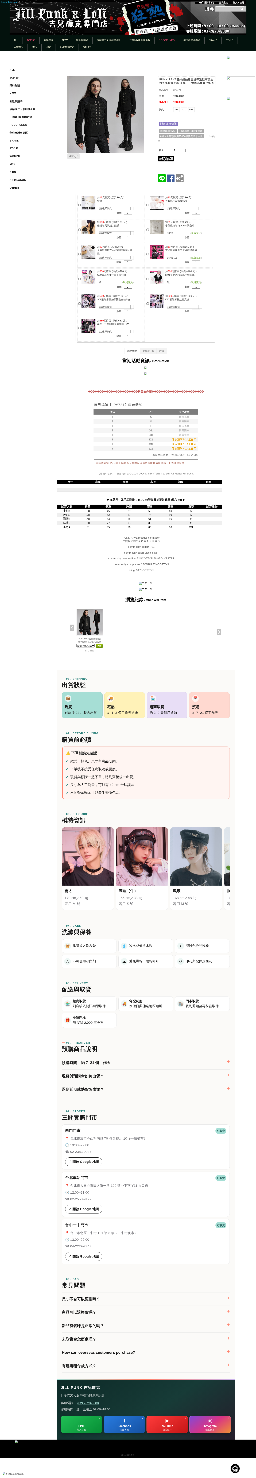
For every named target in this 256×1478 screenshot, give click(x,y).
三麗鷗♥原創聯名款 (139, 40)
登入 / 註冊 (238, 2)
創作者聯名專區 (191, 40)
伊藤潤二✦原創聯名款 (109, 40)
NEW (65, 40)
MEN (34, 47)
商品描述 (132, 351)
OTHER (87, 47)
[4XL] (184, 109)
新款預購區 (82, 40)
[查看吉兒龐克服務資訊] (18, 1474)
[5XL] (191, 109)
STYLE (229, 40)
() (209, 2)
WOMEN (18, 47)
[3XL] (176, 109)
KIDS (48, 47)
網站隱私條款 (128, 1455)
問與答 (148, 351)
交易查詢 (223, 2)
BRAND (213, 40)
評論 (161, 351)
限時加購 (48, 40)
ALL (16, 40)
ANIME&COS (67, 47)
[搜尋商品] (242, 8)
